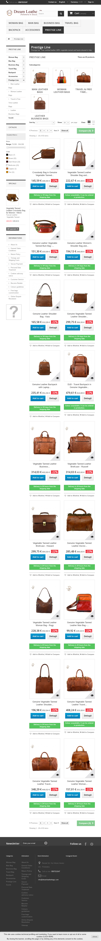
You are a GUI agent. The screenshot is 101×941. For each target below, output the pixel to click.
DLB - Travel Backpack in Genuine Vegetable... (79, 385)
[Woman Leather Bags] (62, 77)
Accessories (32, 29)
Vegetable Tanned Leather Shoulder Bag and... (79, 173)
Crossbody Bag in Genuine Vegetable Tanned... (44, 173)
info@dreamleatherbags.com (48, 880)
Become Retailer (16, 283)
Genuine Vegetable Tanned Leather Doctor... (79, 544)
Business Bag (52, 22)
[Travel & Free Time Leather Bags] (84, 77)
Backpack (14, 29)
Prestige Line (53, 29)
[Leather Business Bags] (40, 103)
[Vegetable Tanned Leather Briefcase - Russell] (79, 441)
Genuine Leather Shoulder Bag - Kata (45, 315)
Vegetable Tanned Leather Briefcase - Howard (45, 544)
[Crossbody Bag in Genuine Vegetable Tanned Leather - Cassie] (45, 154)
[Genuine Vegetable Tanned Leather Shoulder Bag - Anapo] (79, 295)
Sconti (10, 118)
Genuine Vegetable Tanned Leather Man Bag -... (79, 624)
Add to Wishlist (38, 204)
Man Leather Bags (13, 86)
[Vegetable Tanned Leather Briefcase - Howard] (45, 520)
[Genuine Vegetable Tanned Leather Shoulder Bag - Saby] (45, 679)
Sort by (32, 122)
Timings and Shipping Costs (26, 876)
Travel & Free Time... (83, 90)
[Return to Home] (8, 39)
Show (60, 122)
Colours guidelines (17, 287)
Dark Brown (14, 162)
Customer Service (17, 279)
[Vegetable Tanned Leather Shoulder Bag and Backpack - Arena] (79, 154)
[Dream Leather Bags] (19, 13)
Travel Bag (71, 22)
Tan (11, 172)
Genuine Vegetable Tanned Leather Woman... (79, 782)
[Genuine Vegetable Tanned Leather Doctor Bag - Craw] (79, 520)
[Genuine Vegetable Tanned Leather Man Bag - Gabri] (79, 599)
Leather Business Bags (13, 112)
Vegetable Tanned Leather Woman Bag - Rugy (45, 624)
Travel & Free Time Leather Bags (14, 102)
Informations (15, 238)
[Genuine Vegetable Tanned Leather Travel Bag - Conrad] (79, 679)
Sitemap (25, 925)
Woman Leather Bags (15, 93)
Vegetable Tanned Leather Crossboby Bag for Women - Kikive (15, 210)
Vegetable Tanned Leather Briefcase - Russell (79, 465)
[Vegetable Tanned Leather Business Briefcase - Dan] (45, 441)
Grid (89, 124)
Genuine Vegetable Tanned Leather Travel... (79, 703)
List (93, 124)
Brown (12, 158)
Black (12, 155)
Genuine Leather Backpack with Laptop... (44, 385)
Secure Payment (16, 264)
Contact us (52, 2)
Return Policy (15, 254)
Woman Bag (16, 22)
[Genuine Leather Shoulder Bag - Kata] (45, 295)
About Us (13, 245)
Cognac (12, 169)
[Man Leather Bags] (40, 77)
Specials (12, 183)
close (95, 937)
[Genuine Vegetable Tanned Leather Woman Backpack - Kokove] (79, 758)
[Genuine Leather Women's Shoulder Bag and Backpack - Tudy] (79, 224)
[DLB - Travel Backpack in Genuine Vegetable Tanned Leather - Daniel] (79, 366)
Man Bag (33, 22)
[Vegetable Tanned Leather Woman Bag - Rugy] (45, 599)
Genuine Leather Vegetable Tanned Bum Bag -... (44, 244)
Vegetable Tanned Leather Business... (45, 465)
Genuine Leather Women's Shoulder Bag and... (79, 244)
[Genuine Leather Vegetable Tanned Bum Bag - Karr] (45, 224)
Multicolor (14, 165)
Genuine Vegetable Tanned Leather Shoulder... (79, 315)
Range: (8, 144)
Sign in (91, 2)
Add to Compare (53, 204)
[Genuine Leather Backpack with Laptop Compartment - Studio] (45, 366)
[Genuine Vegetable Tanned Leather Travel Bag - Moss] (45, 758)
